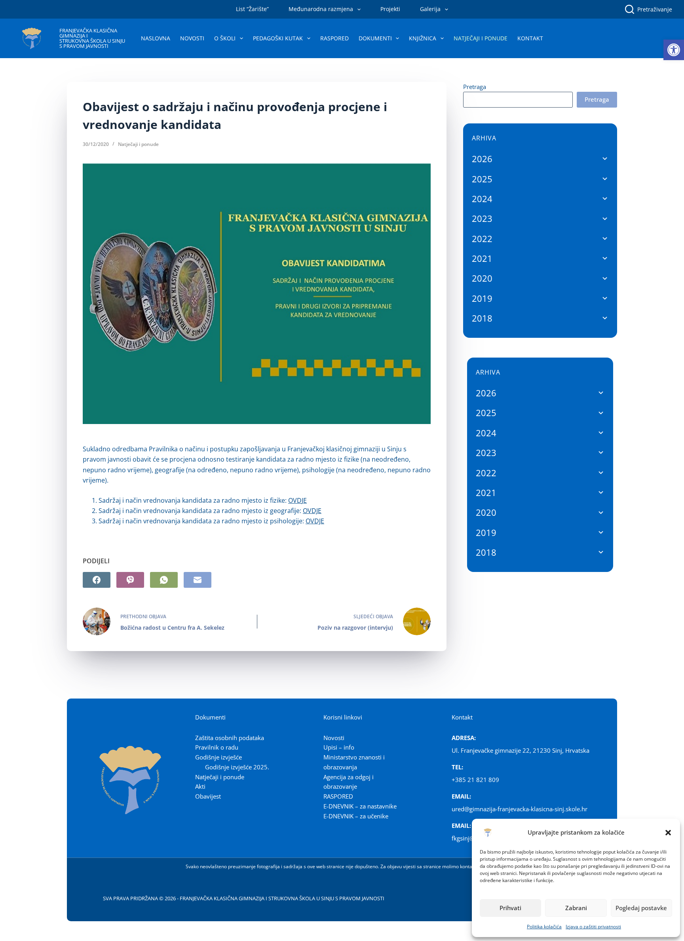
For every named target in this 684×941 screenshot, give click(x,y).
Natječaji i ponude (138, 144)
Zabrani (576, 908)
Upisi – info (338, 747)
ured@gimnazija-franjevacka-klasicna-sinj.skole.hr (519, 809)
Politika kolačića (544, 926)
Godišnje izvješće (218, 757)
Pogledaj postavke (641, 908)
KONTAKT (530, 38)
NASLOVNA (155, 38)
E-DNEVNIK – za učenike (355, 816)
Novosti (333, 738)
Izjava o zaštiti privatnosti (593, 926)
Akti (200, 786)
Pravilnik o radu (216, 747)
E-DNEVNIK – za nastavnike (360, 806)
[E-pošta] (197, 580)
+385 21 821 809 (475, 780)
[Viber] (130, 580)
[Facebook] (96, 580)
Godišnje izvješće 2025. (237, 767)
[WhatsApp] (164, 580)
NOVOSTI (192, 38)
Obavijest (208, 796)
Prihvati (510, 908)
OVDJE (297, 500)
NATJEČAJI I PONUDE (480, 38)
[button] (673, 50)
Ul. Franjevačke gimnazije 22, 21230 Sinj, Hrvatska (520, 750)
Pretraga (474, 87)
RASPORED (334, 38)
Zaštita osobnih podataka (229, 738)
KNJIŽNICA (422, 38)
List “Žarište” (252, 9)
